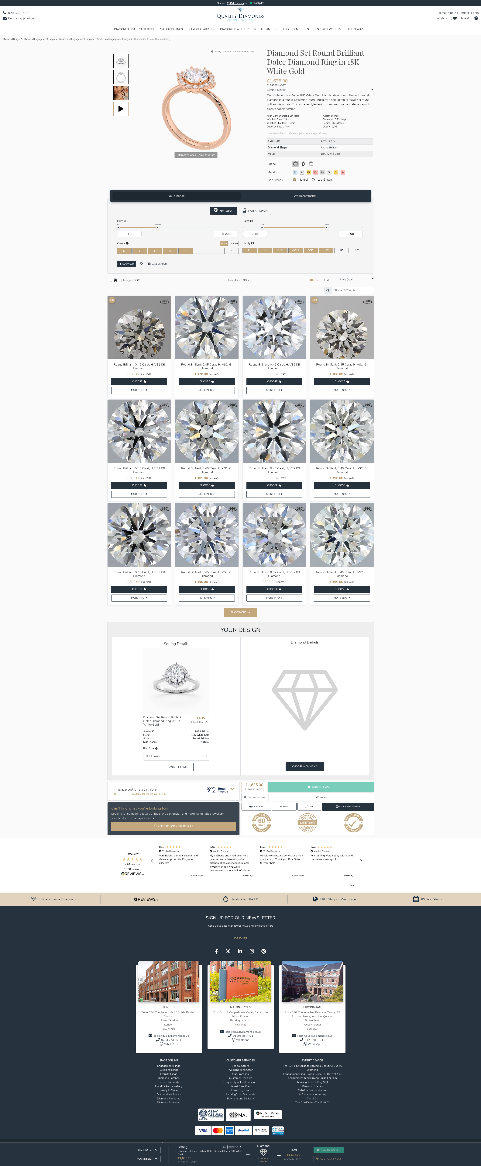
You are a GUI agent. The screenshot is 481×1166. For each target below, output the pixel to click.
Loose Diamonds (266, 29)
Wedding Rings (171, 29)
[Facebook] (216, 952)
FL (249, 250)
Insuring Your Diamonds (240, 1094)
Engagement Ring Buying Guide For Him (312, 1078)
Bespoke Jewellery (328, 29)
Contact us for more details (173, 826)
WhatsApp (170, 1044)
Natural (303, 180)
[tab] (176, 196)
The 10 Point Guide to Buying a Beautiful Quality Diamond (312, 1068)
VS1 (311, 250)
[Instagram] (251, 952)
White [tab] (224, 243)
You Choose (176, 196)
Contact (464, 13)
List (326, 280)
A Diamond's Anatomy (312, 1094)
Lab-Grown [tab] (257, 211)
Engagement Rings (168, 1066)
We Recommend (305, 196)
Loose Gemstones (296, 29)
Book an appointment (21, 18)
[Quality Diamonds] (240, 15)
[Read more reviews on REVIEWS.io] (132, 874)
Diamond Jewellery (234, 29)
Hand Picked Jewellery (168, 1086)
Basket (466, 18)
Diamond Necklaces (169, 1094)
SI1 (341, 250)
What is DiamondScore (312, 1090)
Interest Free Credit (241, 1086)
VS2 (326, 250)
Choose (137, 381)
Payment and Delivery (240, 1098)
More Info (138, 390)
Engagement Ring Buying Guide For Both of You (312, 1074)
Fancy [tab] (360, 243)
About (452, 13)
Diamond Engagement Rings (134, 29)
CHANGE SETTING (176, 767)
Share (323, 797)
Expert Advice (356, 29)
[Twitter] (228, 952)
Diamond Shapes (312, 1086)
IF (265, 250)
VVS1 (280, 250)
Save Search (159, 263)
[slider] (118, 227)
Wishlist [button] (444, 18)
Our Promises (240, 1074)
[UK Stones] (115, 280)
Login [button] (475, 13)
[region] (257, 861)
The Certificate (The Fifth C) (312, 1102)
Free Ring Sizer (240, 1090)
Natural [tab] (226, 211)
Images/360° (131, 280)
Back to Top (145, 1150)
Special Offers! (240, 1066)
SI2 (357, 250)
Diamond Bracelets (168, 1102)
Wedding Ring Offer (240, 1070)
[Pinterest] (264, 952)
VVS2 (295, 250)
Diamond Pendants (168, 1098)
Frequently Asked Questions (240, 1082)
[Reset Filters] (141, 264)
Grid (316, 280)
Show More (238, 612)
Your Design (145, 1159)
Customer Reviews (240, 1078)
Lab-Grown (325, 180)
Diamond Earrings (201, 29)
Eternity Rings (168, 1074)
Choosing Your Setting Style (312, 1082)
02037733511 (18, 13)
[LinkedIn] (240, 952)
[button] (156, 748)
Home (442, 13)
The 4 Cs (312, 1098)
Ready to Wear (169, 1090)
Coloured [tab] (233, 243)
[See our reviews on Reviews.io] (146, 899)
